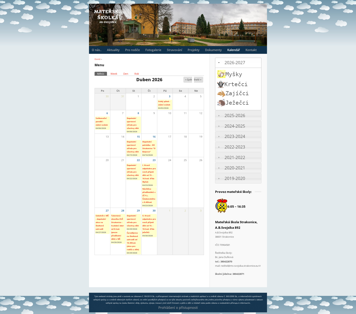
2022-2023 (235, 147)
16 (154, 136)
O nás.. (96, 50)
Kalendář (233, 50)
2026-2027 (235, 62)
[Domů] (107, 16)
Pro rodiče (132, 50)
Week (114, 73)
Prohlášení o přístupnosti (178, 307)
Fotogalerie (153, 50)
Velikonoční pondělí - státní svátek (102, 121)
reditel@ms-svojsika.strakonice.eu (241, 265)
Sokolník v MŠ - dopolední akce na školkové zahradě (102, 222)
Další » (197, 79)
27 (107, 210)
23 (154, 160)
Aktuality (113, 50)
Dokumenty (213, 50)
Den (125, 73)
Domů (97, 59)
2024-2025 (235, 126)
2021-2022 (235, 157)
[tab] (238, 63)
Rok (136, 73)
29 (138, 210)
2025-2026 (235, 115)
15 (138, 136)
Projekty (194, 50)
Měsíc (102, 73)
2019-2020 (235, 178)
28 (122, 210)
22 (138, 160)
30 (154, 210)
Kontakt (251, 50)
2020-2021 (235, 168)
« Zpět (188, 79)
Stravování (174, 50)
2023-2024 (235, 136)
